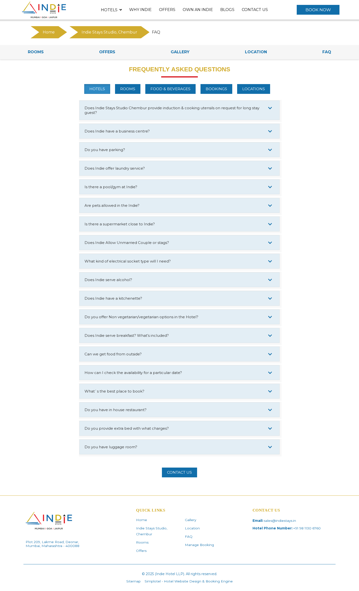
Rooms (142, 542)
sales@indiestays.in (280, 521)
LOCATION (256, 52)
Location (192, 528)
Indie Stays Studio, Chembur (109, 32)
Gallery (190, 520)
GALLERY (180, 52)
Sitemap (133, 581)
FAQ (326, 52)
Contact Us (255, 9)
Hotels (109, 10)
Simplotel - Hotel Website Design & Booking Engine (189, 581)
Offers (167, 9)
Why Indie (140, 9)
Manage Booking (199, 545)
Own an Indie (198, 9)
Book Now (318, 9)
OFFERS (107, 52)
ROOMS (36, 52)
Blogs (227, 9)
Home (49, 32)
